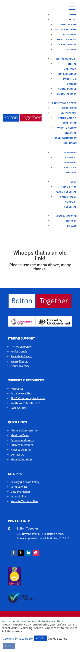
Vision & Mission (66, 29)
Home (73, 14)
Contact (71, 221)
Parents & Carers (21, 356)
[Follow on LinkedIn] (28, 553)
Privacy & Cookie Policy (25, 482)
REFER (73, 182)
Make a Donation (21, 459)
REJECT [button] (8, 646)
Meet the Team (67, 39)
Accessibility (18, 496)
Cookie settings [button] (57, 638)
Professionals (67, 74)
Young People (67, 89)
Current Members (22, 445)
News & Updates (66, 216)
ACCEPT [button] (40, 638)
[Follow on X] (21, 553)
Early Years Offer (64, 103)
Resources (69, 108)
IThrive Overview (21, 346)
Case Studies (68, 44)
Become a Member (22, 440)
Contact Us (17, 454)
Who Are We (69, 24)
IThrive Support (66, 59)
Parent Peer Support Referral (68, 202)
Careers (71, 49)
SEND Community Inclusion (28, 398)
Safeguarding (19, 487)
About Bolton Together (25, 430)
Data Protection (20, 491)
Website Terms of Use (24, 501)
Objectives (69, 34)
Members (70, 152)
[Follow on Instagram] (36, 553)
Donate (72, 226)
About (72, 19)
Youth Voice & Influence (25, 403)
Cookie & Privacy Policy (18, 638)
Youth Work (69, 113)
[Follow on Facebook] (14, 553)
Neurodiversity (66, 94)
